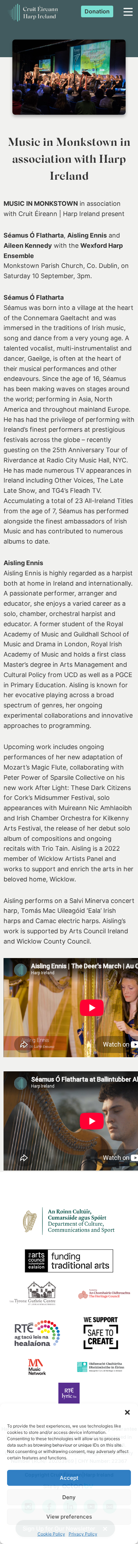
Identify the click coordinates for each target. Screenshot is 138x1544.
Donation (97, 11)
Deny (69, 1497)
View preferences (69, 1516)
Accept (69, 1477)
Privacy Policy (83, 1534)
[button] (127, 1412)
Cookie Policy (51, 1534)
